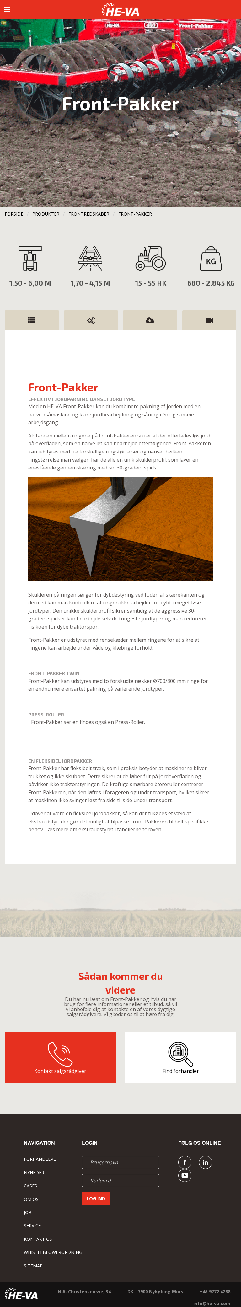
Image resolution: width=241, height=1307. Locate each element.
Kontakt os (38, 1239)
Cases (30, 1186)
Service (32, 1226)
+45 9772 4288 (215, 1291)
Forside (14, 214)
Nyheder (34, 1173)
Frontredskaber (88, 214)
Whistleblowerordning (53, 1252)
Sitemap (33, 1266)
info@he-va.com (211, 1303)
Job (28, 1212)
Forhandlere (40, 1159)
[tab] (32, 320)
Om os (31, 1199)
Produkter (45, 214)
